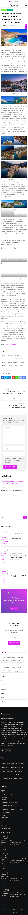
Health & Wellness (7, 805)
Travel (10, 671)
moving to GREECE (16, 667)
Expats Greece (5, 660)
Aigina (3, 355)
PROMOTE (14, 608)
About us (3, 718)
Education (13, 573)
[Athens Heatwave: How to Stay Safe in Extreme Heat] (4, 537)
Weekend (4, 823)
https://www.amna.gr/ (11, 344)
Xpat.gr (16, 671)
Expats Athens (20, 657)
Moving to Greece (19, 553)
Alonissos (10, 355)
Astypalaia (17, 355)
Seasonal (4, 820)
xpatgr (21, 671)
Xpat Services (4, 825)
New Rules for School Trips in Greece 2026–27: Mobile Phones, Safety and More (18, 576)
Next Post (21, 403)
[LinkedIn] (9, 377)
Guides (12, 553)
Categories (3, 689)
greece (3, 664)
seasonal (4, 365)
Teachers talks (6, 812)
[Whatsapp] (17, 377)
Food (23, 660)
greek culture (10, 664)
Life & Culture (4, 797)
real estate (4, 671)
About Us (3, 685)
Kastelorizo (20, 358)
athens (3, 657)
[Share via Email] (24, 377)
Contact (3, 701)
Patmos (22, 362)
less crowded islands (13, 362)
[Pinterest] (13, 377)
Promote (9, 718)
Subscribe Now (14, 642)
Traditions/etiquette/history (9, 795)
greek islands (12, 358)
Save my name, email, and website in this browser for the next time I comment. (14, 460)
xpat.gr (4, 25)
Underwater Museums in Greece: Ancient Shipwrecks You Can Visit (17, 894)
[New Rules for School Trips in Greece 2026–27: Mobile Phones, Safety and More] (4, 576)
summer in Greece (19, 365)
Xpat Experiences (5, 828)
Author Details (4, 693)
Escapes (3, 487)
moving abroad (5, 667)
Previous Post (8, 389)
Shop (2, 697)
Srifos (10, 365)
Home (2, 681)
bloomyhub (14, 912)
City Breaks (5, 817)
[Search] (26, 5)
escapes (4, 358)
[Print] (20, 377)
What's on (4, 799)
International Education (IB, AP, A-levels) (12, 809)
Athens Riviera (11, 657)
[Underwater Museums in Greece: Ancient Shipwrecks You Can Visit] (5, 894)
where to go (5, 369)
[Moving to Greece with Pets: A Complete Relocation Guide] (4, 556)
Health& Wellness (15, 533)
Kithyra (3, 362)
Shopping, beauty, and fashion (10, 802)
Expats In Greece (15, 660)
